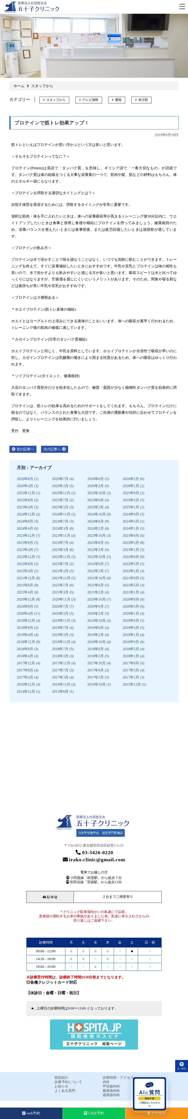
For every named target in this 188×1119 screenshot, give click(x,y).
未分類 (143, 100)
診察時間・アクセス (118, 1077)
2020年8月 (25, 606)
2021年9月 (131, 578)
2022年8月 (25, 564)
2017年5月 (131, 670)
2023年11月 (61, 535)
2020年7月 (60, 606)
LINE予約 (96, 1113)
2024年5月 (131, 521)
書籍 (118, 100)
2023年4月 (25, 550)
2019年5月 (131, 628)
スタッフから (56, 100)
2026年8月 (25, 479)
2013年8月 (60, 691)
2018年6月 (95, 649)
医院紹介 (61, 1077)
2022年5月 (131, 564)
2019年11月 (61, 621)
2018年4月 (25, 656)
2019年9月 (131, 621)
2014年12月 (26, 691)
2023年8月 (25, 543)
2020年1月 (131, 613)
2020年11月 (61, 599)
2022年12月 (26, 557)
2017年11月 (61, 663)
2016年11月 (61, 684)
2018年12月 (26, 642)
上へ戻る (181, 1068)
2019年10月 (96, 621)
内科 (106, 1082)
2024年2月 (95, 528)
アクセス (158, 1113)
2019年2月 (95, 635)
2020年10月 (96, 599)
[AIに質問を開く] (149, 1094)
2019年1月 (131, 635)
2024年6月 (95, 521)
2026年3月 (60, 486)
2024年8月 (25, 521)
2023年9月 (131, 535)
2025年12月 (26, 493)
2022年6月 (95, 564)
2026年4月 (25, 486)
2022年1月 (131, 571)
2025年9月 (131, 493)
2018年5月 (131, 649)
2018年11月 (61, 642)
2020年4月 (25, 613)
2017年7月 (60, 670)
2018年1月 (131, 656)
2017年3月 (60, 677)
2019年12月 (26, 621)
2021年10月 (96, 578)
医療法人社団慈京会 (32, 3)
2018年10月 (96, 642)
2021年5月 (131, 585)
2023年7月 (60, 543)
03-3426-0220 (97, 852)
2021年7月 (60, 585)
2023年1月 (131, 550)
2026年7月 (60, 479)
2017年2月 (95, 677)
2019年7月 (60, 628)
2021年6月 (95, 585)
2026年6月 (95, 479)
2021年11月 (61, 578)
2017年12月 (26, 663)
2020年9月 (131, 599)
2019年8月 (25, 628)
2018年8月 (25, 649)
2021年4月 (25, 592)
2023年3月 (60, 550)
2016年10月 (96, 684)
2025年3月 (60, 507)
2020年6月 (95, 606)
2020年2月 (95, 613)
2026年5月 (131, 479)
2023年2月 (95, 550)
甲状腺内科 (111, 1086)
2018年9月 (131, 642)
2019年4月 (25, 635)
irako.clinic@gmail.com (97, 859)
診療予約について (68, 1082)
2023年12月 (26, 535)
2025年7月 (60, 500)
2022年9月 (131, 557)
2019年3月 (60, 635)
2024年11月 (61, 514)
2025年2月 (95, 507)
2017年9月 (131, 663)
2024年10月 (96, 514)
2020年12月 (26, 599)
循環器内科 (111, 1095)
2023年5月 (131, 543)
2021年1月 (131, 592)
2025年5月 (131, 500)
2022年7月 (60, 564)
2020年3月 (60, 613)
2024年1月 (131, 528)
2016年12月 (26, 684)
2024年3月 (60, 528)
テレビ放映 (90, 100)
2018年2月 (95, 656)
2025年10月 (96, 493)
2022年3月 (60, 571)
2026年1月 (131, 486)
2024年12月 (26, 514)
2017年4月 (25, 677)
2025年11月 (61, 493)
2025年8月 (25, 500)
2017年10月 (96, 663)
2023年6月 (95, 543)
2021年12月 (26, 578)
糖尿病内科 (111, 1090)
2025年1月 (131, 507)
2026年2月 (95, 486)
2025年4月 (25, 507)
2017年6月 (95, 670)
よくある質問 (65, 1090)
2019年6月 (95, 628)
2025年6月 (95, 500)
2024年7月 (60, 521)
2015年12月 (132, 684)
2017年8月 (25, 670)
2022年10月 (96, 557)
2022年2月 (95, 571)
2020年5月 (131, 606)
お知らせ (61, 1086)
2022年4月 (25, 571)
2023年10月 (96, 535)
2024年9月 (131, 514)
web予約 (33, 1113)
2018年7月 (60, 649)
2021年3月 (60, 592)
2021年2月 (95, 592)
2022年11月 (61, 557)
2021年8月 (25, 585)
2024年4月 (25, 528)
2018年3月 (60, 656)
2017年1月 (131, 677)
